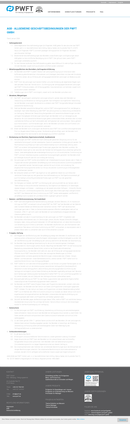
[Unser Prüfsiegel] (92, 385)
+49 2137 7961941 (18, 387)
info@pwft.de (17, 394)
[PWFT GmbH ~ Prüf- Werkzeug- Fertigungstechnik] (20, 9)
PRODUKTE (90, 12)
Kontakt (103, 2)
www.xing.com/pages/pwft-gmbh (98, 414)
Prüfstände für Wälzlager (53, 393)
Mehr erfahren (81, 419)
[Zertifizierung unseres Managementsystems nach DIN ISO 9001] (39, 9)
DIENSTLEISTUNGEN (73, 12)
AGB (7, 408)
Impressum (112, 2)
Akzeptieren (122, 420)
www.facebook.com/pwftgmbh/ (101, 411)
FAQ (101, 12)
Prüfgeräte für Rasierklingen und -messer (58, 389)
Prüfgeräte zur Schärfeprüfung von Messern (59, 391)
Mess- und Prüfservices (52, 377)
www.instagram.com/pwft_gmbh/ (101, 412)
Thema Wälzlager (50, 405)
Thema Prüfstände (51, 407)
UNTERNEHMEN (54, 12)
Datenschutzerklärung (13, 410)
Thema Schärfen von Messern (55, 403)
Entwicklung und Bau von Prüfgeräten (57, 376)
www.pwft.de (17, 396)
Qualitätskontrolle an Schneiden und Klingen (59, 379)
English (120, 2)
